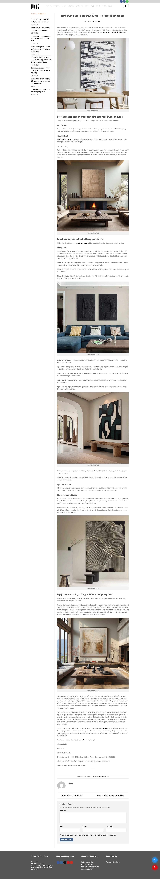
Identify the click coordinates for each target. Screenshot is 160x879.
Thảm (92, 6)
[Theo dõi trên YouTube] (71, 862)
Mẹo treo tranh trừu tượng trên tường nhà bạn (110, 795)
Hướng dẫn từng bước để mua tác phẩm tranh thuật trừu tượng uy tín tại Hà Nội (41, 49)
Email (85, 826)
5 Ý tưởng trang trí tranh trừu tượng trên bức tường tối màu (40, 21)
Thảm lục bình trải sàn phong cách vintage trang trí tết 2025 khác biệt (41, 38)
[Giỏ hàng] (126, 6)
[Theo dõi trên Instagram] (124, 1)
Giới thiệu (49, 6)
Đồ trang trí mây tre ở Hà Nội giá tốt (72, 795)
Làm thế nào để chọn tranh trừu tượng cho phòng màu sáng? (40, 29)
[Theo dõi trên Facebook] (121, 1)
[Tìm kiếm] (122, 6)
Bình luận (63, 810)
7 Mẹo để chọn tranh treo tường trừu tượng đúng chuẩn (40, 91)
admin (99, 21)
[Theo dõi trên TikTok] (64, 862)
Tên (61, 826)
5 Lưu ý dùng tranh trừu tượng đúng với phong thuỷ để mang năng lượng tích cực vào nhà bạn (41, 59)
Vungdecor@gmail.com (113, 862)
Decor (98, 6)
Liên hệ (110, 6)
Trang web (109, 826)
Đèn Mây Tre (56, 6)
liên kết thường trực (103, 776)
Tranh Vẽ (71, 6)
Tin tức (105, 6)
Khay (87, 6)
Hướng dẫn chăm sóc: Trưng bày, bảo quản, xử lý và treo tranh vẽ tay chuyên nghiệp (40, 81)
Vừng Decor (105, 728)
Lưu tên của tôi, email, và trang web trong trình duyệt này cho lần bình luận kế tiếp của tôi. (89, 835)
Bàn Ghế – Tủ (79, 6)
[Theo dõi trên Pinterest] (68, 862)
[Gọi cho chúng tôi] (127, 1)
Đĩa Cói (64, 6)
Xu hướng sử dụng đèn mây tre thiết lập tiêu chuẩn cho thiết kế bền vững (40, 70)
